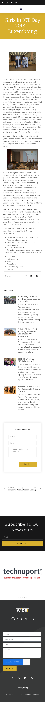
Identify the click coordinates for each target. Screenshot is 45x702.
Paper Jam (11, 264)
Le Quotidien (12, 259)
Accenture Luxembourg (17, 240)
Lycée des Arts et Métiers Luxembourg (23, 238)
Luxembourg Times (15, 267)
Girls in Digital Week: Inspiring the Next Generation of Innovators (28, 332)
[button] (20, 9)
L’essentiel (11, 257)
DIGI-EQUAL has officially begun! (26, 360)
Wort (9, 262)
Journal (10, 269)
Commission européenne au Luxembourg (24, 250)
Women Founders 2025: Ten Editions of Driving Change (29, 389)
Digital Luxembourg (15, 248)
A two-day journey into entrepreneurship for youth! (29, 299)
